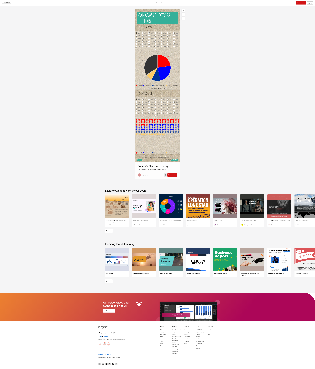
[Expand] (183, 10)
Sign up (310, 3)
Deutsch (104, 357)
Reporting (186, 334)
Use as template (301, 3)
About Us (210, 329)
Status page (198, 345)
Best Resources (199, 339)
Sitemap (198, 348)
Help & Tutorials (199, 329)
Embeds (174, 332)
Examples (198, 334)
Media (185, 329)
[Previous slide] (106, 230)
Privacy (106, 336)
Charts (161, 339)
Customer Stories (200, 332)
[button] (139, 86)
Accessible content (176, 336)
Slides (161, 343)
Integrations (175, 351)
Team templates (175, 344)
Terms (100, 336)
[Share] (183, 14)
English (100, 357)
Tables (161, 341)
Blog (209, 334)
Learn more (109, 311)
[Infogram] (6, 3)
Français (118, 357)
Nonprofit (186, 339)
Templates (174, 353)
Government (187, 336)
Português (109, 357)
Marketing (186, 332)
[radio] (139, 33)
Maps (161, 336)
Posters (162, 345)
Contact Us (101, 354)
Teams (185, 343)
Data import (174, 346)
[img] (164, 61)
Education (186, 341)
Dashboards (163, 334)
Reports (162, 332)
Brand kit (174, 334)
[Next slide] (110, 230)
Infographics (163, 329)
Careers (209, 332)
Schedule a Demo (200, 341)
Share (140, 159)
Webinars (198, 336)
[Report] (183, 18)
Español (113, 357)
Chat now (108, 354)
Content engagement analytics (175, 340)
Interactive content (176, 329)
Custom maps (175, 349)
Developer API (199, 343)
